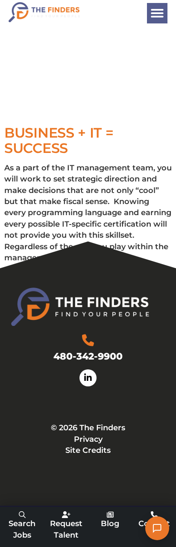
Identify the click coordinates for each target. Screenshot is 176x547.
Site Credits (88, 450)
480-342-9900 (88, 356)
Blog (110, 523)
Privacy (88, 439)
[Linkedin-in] (88, 377)
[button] (157, 13)
